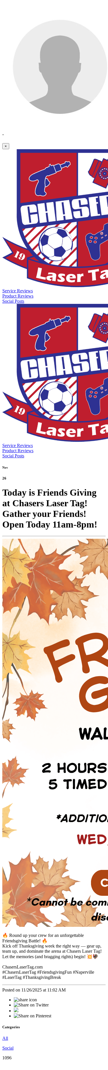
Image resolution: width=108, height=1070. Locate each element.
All (5, 1038)
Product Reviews (17, 296)
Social (8, 1048)
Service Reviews (17, 290)
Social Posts (13, 301)
